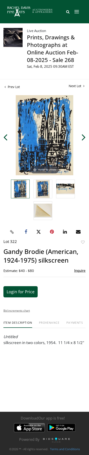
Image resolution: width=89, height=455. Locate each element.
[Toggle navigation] (76, 11)
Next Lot (75, 86)
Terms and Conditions (65, 449)
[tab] (17, 324)
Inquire (80, 270)
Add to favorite (83, 242)
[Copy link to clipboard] (12, 232)
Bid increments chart (16, 310)
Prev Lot (13, 87)
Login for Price (20, 291)
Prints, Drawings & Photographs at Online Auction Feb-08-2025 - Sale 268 (52, 48)
